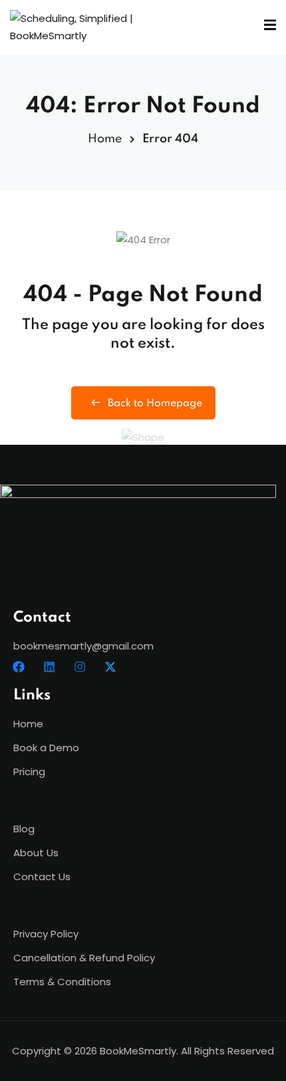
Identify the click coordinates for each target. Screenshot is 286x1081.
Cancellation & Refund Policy (84, 958)
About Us (36, 853)
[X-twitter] (110, 667)
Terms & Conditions (62, 982)
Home (105, 139)
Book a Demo (46, 748)
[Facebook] (19, 667)
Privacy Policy (45, 934)
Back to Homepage (155, 403)
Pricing (29, 772)
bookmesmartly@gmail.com (83, 646)
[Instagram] (80, 667)
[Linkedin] (49, 667)
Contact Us (42, 877)
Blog (24, 829)
